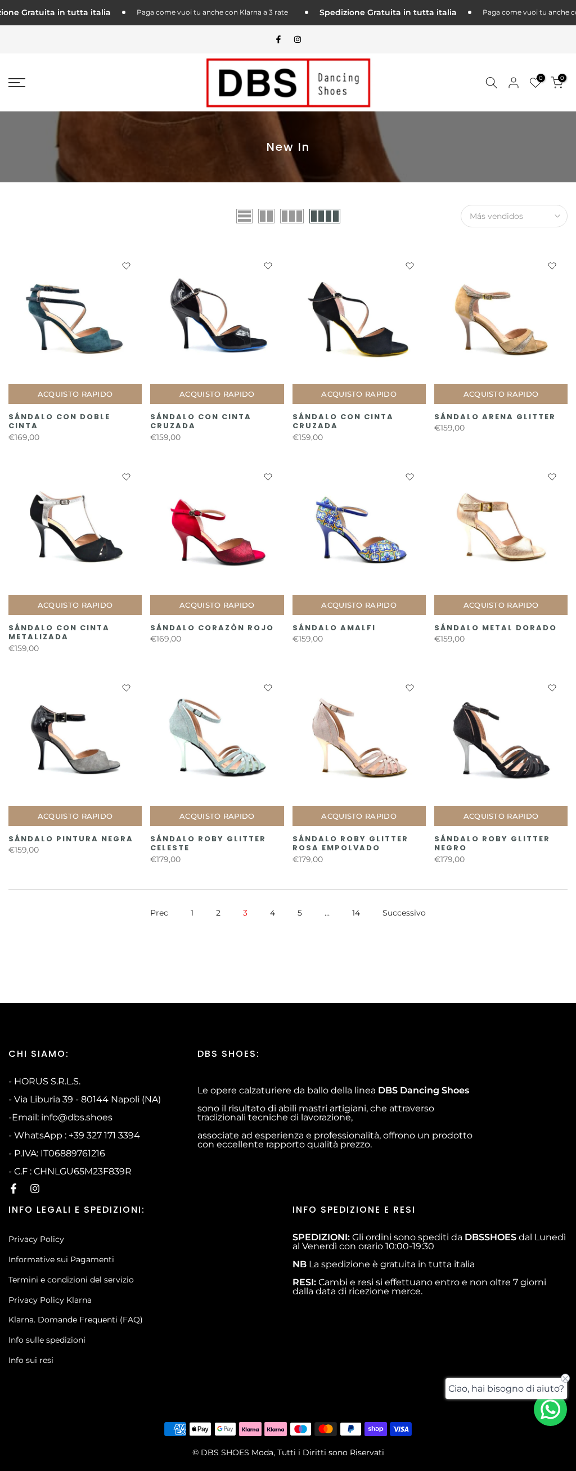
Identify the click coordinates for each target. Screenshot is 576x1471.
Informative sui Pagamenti (61, 1259)
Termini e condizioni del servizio (71, 1280)
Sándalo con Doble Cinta (59, 421)
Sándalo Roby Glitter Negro (492, 843)
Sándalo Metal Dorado (495, 627)
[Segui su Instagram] (298, 39)
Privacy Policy (36, 1239)
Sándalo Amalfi (334, 627)
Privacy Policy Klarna (50, 1300)
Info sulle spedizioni (47, 1340)
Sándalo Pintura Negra (70, 838)
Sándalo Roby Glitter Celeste (208, 843)
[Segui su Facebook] (278, 39)
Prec (159, 913)
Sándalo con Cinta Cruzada (200, 421)
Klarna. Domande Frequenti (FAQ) (75, 1320)
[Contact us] (550, 1409)
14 (356, 913)
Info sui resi (30, 1360)
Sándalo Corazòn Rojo (212, 627)
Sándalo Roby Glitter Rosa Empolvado (350, 843)
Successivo (404, 913)
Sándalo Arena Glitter (495, 416)
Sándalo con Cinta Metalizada (59, 632)
